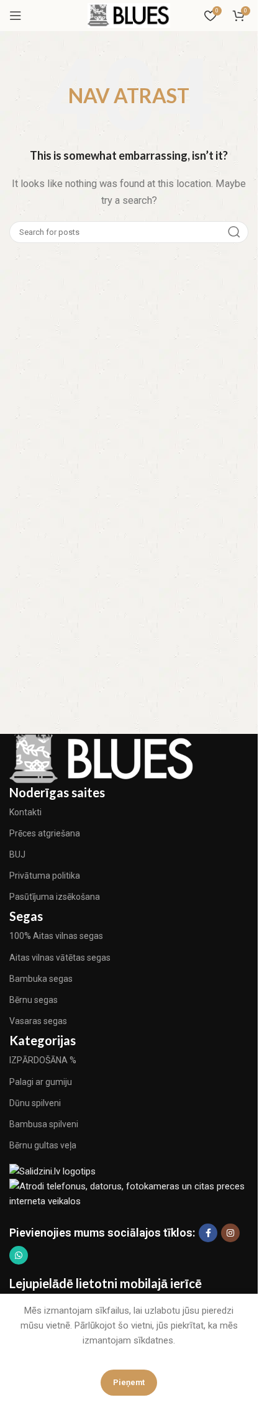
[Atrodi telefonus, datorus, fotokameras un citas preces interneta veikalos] (132, 1193)
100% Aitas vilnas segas (56, 936)
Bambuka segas (41, 979)
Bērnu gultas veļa (42, 1145)
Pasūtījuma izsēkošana (54, 897)
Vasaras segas (38, 1021)
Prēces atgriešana (44, 833)
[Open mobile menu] (15, 15)
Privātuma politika (44, 876)
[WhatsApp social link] (18, 1255)
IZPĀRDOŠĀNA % (42, 1060)
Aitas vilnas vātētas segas (60, 958)
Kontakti (25, 812)
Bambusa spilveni (43, 1124)
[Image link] (102, 757)
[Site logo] (129, 15)
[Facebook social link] (208, 1233)
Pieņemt (129, 1382)
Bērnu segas (33, 1000)
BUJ (17, 854)
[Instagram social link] (230, 1233)
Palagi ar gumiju (40, 1082)
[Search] (234, 232)
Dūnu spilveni (35, 1103)
